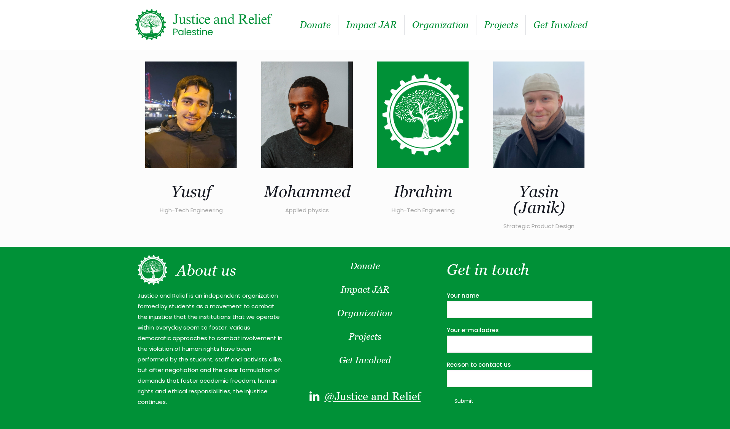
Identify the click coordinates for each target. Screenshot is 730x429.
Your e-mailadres (473, 330)
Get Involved (365, 360)
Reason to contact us (479, 365)
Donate (365, 265)
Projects (365, 336)
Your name (463, 296)
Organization (364, 313)
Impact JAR (365, 289)
